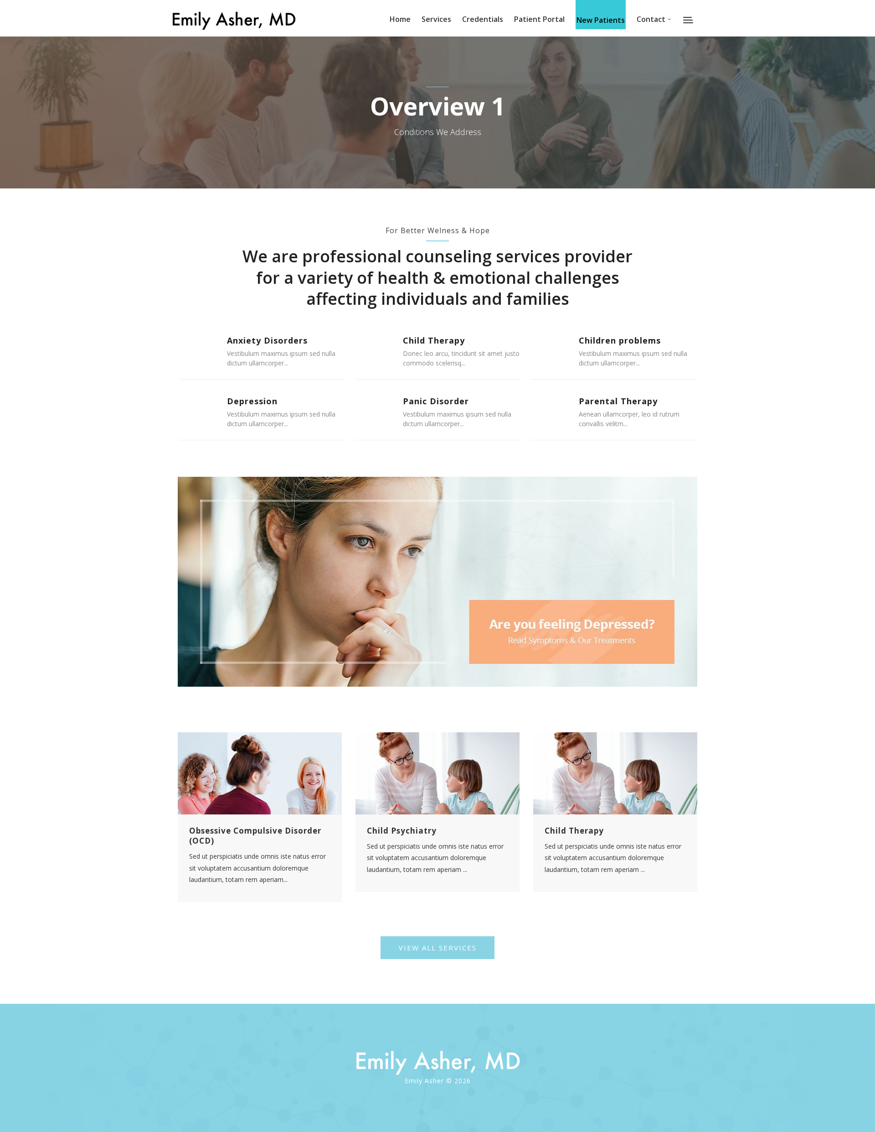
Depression (252, 401)
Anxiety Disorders (267, 340)
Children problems (620, 340)
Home (400, 19)
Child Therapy (434, 340)
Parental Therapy (618, 401)
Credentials (482, 19)
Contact (651, 19)
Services (436, 19)
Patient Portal (539, 19)
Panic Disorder (436, 401)
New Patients (600, 20)
